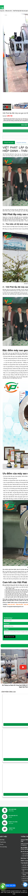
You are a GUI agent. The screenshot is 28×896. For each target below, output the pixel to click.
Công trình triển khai (21, 142)
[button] (2, 669)
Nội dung (6, 629)
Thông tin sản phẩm (9, 142)
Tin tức (1, 844)
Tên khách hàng (8, 618)
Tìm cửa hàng (3, 846)
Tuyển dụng (3, 842)
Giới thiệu (2, 839)
